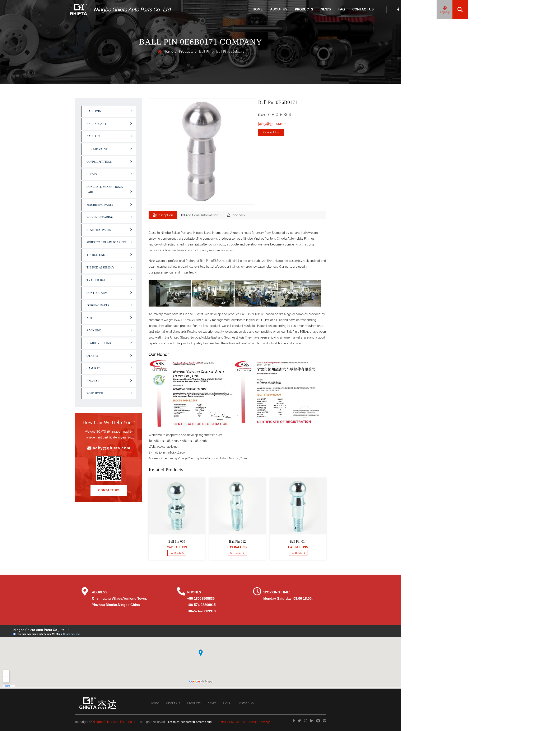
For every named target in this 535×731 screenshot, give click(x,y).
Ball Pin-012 (232, 541)
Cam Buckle (96, 368)
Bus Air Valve (97, 149)
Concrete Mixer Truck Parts (105, 189)
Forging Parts (98, 305)
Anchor (93, 380)
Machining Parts (100, 204)
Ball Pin (204, 52)
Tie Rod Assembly (100, 267)
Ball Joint (300, 18)
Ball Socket (96, 123)
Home (258, 9)
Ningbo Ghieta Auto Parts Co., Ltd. (116, 721)
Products (304, 9)
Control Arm (97, 292)
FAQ (341, 9)
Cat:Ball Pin (172, 547)
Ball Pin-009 (171, 541)
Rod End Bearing (100, 217)
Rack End (94, 330)
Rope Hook (95, 393)
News (326, 9)
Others (92, 355)
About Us (278, 9)
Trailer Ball (97, 280)
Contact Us (363, 9)
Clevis (92, 174)
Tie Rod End (96, 255)
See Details (170, 553)
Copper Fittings (99, 161)
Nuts (90, 317)
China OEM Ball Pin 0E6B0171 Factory (244, 722)
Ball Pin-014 (293, 541)
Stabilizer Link (99, 343)
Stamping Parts (99, 229)
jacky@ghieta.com (111, 448)
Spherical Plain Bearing (106, 242)
